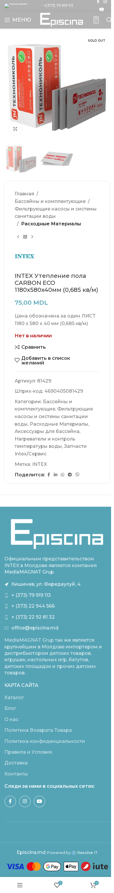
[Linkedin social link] (55, 475)
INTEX (39, 464)
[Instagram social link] (25, 801)
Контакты (16, 774)
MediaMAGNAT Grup (29, 640)
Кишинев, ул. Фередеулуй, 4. (46, 584)
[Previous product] (18, 236)
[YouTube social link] (102, 9)
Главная (24, 194)
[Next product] (32, 236)
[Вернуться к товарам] (25, 236)
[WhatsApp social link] (62, 475)
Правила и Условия (28, 752)
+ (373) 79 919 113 (31, 595)
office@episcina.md (34, 628)
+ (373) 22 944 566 (33, 606)
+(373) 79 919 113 (58, 5)
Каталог (14, 697)
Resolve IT (87, 852)
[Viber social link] (77, 475)
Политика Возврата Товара (38, 730)
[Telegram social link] (70, 475)
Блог (10, 708)
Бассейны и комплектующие (50, 201)
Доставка (16, 763)
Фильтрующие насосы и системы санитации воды (56, 212)
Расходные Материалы (51, 224)
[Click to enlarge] (15, 128)
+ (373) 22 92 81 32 (33, 617)
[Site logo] (61, 19)
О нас (11, 719)
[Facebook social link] (48, 475)
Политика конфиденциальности (44, 741)
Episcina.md (31, 852)
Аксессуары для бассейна (47, 431)
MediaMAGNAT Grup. (29, 572)
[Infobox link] (96, 20)
